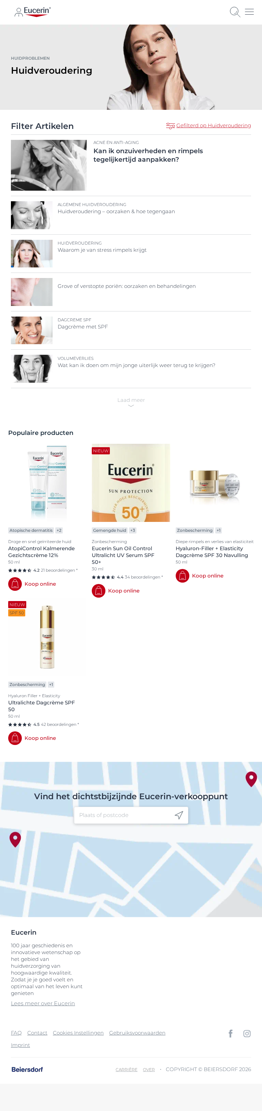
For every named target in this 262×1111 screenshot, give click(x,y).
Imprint (20, 1045)
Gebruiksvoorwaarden (137, 1032)
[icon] (179, 815)
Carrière (126, 1069)
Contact (37, 1032)
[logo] (37, 12)
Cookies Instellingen (78, 1032)
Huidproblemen (30, 58)
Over (149, 1069)
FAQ (16, 1032)
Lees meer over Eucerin (43, 1003)
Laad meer (131, 400)
